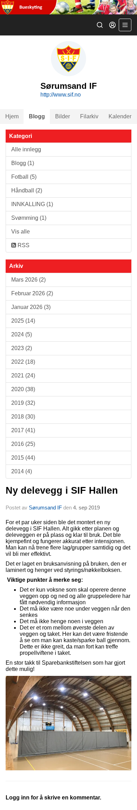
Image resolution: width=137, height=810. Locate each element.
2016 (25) (23, 444)
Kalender (120, 116)
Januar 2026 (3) (31, 307)
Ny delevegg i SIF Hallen (62, 490)
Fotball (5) (24, 177)
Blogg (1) (22, 163)
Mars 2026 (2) (28, 280)
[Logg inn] (112, 25)
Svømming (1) (28, 218)
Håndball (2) (26, 190)
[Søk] (99, 25)
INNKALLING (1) (32, 204)
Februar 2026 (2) (32, 293)
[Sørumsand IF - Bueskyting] (68, 7)
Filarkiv (89, 116)
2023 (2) (21, 348)
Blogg (37, 116)
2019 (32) (23, 403)
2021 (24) (23, 375)
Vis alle (20, 232)
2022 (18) (23, 362)
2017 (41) (23, 430)
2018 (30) (23, 417)
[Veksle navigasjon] (125, 25)
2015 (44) (23, 458)
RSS (23, 245)
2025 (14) (23, 321)
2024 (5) (21, 334)
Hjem (12, 116)
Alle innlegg (26, 149)
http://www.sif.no (60, 95)
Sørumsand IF (45, 508)
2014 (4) (21, 471)
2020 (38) (23, 389)
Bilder (62, 116)
